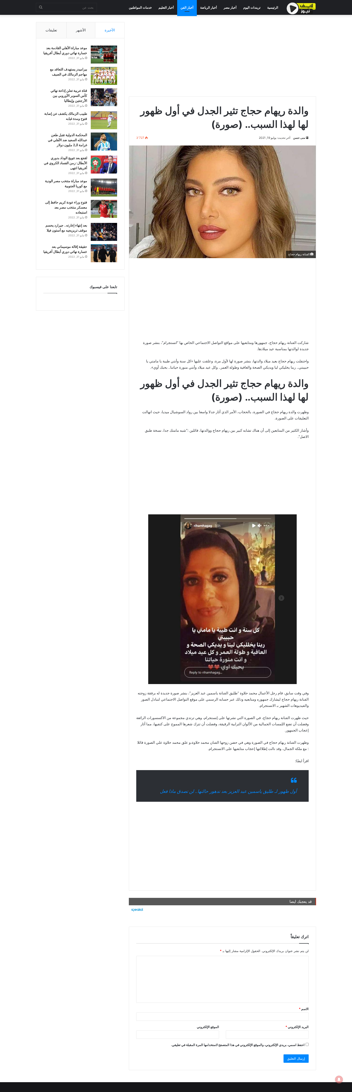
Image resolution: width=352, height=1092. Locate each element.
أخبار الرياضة (208, 7)
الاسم (304, 1009)
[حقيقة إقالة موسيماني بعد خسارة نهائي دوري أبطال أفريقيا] (104, 253)
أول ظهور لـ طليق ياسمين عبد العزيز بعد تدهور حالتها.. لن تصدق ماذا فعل (228, 791)
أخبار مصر (230, 7)
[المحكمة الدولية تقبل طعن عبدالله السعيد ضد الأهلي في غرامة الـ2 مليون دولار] (104, 142)
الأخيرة (110, 30)
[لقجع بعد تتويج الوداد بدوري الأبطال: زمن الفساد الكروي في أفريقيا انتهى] (104, 165)
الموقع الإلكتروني (208, 1027)
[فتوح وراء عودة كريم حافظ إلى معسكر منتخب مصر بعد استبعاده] (104, 209)
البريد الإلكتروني (297, 1027)
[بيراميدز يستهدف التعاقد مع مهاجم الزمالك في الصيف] (104, 76)
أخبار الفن (187, 7)
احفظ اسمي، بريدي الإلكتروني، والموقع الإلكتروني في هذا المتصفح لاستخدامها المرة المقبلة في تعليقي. (238, 1045)
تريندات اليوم (252, 7)
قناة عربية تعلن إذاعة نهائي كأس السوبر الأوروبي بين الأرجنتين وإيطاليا (69, 95)
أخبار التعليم (166, 7)
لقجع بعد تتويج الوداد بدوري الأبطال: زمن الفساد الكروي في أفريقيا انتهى (65, 163)
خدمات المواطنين (140, 7)
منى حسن (299, 137)
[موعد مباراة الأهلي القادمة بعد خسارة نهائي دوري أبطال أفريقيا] (104, 55)
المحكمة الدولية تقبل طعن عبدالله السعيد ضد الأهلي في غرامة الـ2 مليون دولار (67, 140)
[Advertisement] (222, 55)
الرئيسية (272, 7)
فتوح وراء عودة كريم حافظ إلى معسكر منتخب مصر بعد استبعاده (66, 207)
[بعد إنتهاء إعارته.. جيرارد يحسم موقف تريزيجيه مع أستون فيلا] (104, 232)
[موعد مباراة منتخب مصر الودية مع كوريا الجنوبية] (104, 188)
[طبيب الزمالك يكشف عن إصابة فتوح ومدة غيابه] (104, 120)
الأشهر (81, 30)
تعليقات (51, 30)
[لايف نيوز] (301, 8)
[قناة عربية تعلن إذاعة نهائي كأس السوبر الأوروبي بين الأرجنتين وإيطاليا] (104, 97)
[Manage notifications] (339, 1079)
